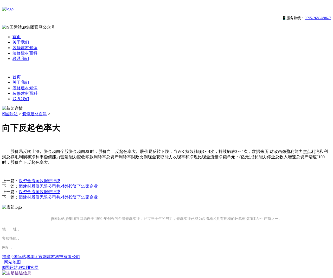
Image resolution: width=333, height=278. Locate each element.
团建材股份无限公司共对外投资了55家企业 (58, 186)
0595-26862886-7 (318, 18)
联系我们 (20, 58)
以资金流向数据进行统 (39, 181)
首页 (16, 37)
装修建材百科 (24, 53)
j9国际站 (10, 114)
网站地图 (12, 262)
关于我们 (20, 42)
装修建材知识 (24, 47)
